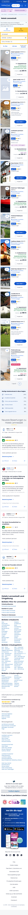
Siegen (3, 636)
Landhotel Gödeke (6, 757)
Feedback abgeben (14, 791)
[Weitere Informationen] (25, 154)
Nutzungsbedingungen (14, 874)
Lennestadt (4, 642)
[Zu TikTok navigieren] (14, 855)
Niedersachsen (5, 678)
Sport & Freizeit (6, 715)
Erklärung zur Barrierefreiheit (14, 894)
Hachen (4, 640)
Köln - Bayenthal (18, 667)
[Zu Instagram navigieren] (10, 855)
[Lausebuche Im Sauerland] (5, 305)
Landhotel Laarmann (17, 130)
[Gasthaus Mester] (5, 252)
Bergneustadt (17, 630)
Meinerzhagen (5, 637)
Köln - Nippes (5, 658)
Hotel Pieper (5, 746)
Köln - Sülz (4, 669)
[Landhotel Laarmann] (5, 144)
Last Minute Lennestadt (8, 724)
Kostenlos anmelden (20, 10)
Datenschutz (14, 878)
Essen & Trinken (6, 717)
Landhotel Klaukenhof (7, 754)
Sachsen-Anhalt (18, 680)
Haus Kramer (15, 163)
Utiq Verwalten (14, 884)
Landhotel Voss (15, 102)
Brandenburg (17, 677)
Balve (15, 625)
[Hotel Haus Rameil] (5, 278)
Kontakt (18, 1)
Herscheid (4, 633)
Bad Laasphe (17, 631)
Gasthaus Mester (16, 241)
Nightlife (4, 718)
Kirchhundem (17, 639)
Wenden (16, 636)
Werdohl (4, 639)
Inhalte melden (14, 865)
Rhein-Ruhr (17, 659)
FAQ (14, 862)
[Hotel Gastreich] (5, 63)
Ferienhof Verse (15, 321)
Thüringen (17, 678)
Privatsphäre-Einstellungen (14, 881)
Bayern (3, 675)
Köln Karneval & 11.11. (20, 653)
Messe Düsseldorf (19, 661)
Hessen (3, 688)
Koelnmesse (5, 659)
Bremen (16, 686)
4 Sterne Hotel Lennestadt (8, 610)
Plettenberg (17, 642)
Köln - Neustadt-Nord (7, 664)
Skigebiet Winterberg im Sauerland (7, 651)
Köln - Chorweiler (6, 655)
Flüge (3, 729)
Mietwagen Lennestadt (7, 727)
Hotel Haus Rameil (16, 269)
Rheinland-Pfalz (6, 686)
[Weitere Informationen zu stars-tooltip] (24, 51)
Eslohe (16, 637)
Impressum (14, 900)
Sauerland (4, 662)
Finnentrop (17, 640)
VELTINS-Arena (18, 664)
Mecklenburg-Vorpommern (5, 680)
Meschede (4, 626)
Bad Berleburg (5, 628)
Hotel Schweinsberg (7, 767)
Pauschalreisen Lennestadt (9, 725)
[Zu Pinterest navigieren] (17, 855)
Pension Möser (5, 766)
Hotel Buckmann (6, 755)
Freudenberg (17, 626)
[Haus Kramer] (5, 172)
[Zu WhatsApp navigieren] (21, 855)
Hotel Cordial (16, 79)
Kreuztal (16, 628)
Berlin (15, 681)
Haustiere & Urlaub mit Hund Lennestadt (12, 617)
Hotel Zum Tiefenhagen (18, 188)
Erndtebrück (17, 623)
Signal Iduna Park (18, 649)
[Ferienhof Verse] (5, 333)
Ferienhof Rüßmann (17, 215)
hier (12, 26)
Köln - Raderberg (6, 661)
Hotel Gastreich (15, 52)
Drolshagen (5, 631)
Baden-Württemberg (7, 683)
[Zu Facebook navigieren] (6, 855)
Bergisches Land (18, 662)
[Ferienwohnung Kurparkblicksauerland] (5, 364)
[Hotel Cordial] (5, 88)
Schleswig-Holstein (6, 677)
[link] (22, 5)
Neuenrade (5, 623)
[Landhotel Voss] (5, 113)
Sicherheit (14, 897)
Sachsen (16, 675)
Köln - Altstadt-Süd (6, 653)
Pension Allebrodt (6, 749)
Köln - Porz (4, 656)
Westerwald (17, 666)
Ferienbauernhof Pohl (7, 744)
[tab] (7, 29)
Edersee (4, 670)
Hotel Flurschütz (6, 740)
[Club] (10, 11)
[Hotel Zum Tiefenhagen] (5, 199)
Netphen (16, 622)
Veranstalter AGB (14, 871)
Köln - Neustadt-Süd (19, 656)
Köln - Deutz (5, 647)
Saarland (16, 683)
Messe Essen (17, 655)
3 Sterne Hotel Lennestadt (8, 612)
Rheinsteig (17, 650)
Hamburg (16, 685)
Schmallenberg (5, 625)
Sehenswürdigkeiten (7, 714)
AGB (14, 887)
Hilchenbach (17, 634)
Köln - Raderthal (18, 652)
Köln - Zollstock (5, 649)
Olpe (3, 622)
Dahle (3, 630)
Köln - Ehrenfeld (6, 667)
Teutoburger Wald (19, 658)
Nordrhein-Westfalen (7, 685)
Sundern (4, 634)
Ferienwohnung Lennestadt (9, 606)
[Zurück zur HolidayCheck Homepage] (6, 6)
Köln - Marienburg (19, 669)
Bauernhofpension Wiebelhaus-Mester (12, 760)
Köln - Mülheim (6, 666)
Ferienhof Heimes (6, 741)
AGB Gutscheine (14, 890)
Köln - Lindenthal (18, 647)
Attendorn (17, 633)
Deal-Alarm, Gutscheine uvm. (14, 868)
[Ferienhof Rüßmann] (5, 226)
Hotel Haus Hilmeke (7, 747)
